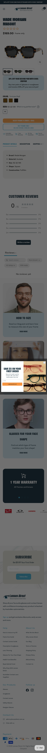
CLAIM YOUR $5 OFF (12, 384)
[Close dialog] (44, 363)
